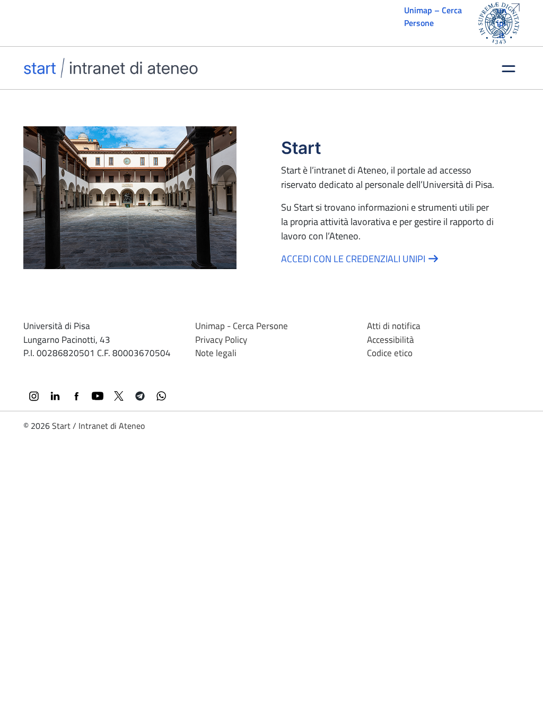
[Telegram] (140, 396)
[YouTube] (97, 396)
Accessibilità (390, 340)
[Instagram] (34, 396)
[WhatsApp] (161, 396)
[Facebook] (76, 396)
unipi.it (501, 22)
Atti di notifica (394, 326)
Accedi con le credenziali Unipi (354, 259)
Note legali (216, 353)
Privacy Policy (221, 340)
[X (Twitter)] (118, 396)
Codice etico (390, 353)
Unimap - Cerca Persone (241, 326)
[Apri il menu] (508, 68)
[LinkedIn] (55, 396)
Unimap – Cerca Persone (433, 16)
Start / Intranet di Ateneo (98, 425)
